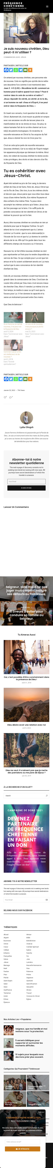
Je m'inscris (23, 1149)
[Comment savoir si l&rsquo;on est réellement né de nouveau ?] (13, 345)
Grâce (6, 959)
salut (6, 984)
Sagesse (29, 978)
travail (29, 993)
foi (27, 956)
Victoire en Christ (33, 996)
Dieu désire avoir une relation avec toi (26, 724)
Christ (6, 944)
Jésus (6, 962)
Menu (47, 6)
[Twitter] (11, 70)
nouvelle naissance (34, 965)
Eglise (28, 950)
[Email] (25, 70)
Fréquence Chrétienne (14, 4)
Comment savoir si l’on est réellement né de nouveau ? (12, 354)
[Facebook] (6, 70)
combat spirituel (32, 947)
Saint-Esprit (8, 981)
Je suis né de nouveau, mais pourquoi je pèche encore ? (34, 326)
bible (28, 938)
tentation (7, 993)
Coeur (6, 947)
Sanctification (31, 984)
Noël (5, 968)
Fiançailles (8, 956)
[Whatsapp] (16, 70)
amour (28, 934)
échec (6, 999)
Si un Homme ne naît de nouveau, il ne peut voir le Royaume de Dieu (13, 326)
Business (7, 941)
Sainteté (29, 981)
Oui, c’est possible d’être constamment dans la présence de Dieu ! (26, 678)
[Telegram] (20, 70)
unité (6, 996)
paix (28, 968)
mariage (7, 965)
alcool (6, 934)
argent (6, 938)
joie (28, 959)
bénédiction (31, 941)
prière (28, 974)
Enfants (6, 953)
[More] (30, 70)
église (28, 999)
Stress (28, 990)
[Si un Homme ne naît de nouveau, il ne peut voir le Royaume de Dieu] (13, 317)
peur (5, 974)
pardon (6, 971)
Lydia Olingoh (26, 427)
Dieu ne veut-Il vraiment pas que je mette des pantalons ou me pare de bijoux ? (26, 771)
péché (6, 978)
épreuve (7, 1002)
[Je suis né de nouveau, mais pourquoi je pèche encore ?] (34, 317)
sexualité (29, 987)
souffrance (8, 990)
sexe (5, 987)
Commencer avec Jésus (15, 57)
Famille (29, 953)
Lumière (29, 962)
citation (29, 944)
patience (29, 971)
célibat (6, 950)
